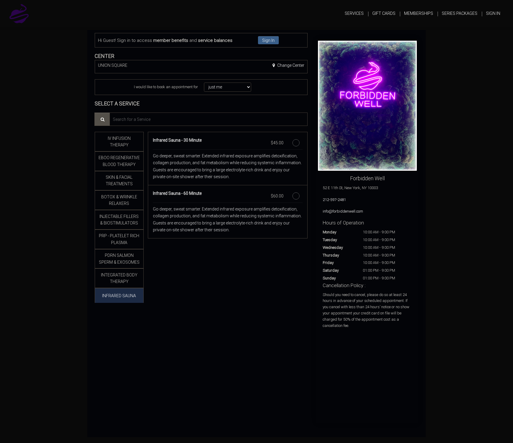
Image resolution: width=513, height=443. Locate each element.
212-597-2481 (334, 199)
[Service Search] (102, 119)
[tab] (119, 141)
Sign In (268, 40)
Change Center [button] (290, 65)
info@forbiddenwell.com (343, 211)
